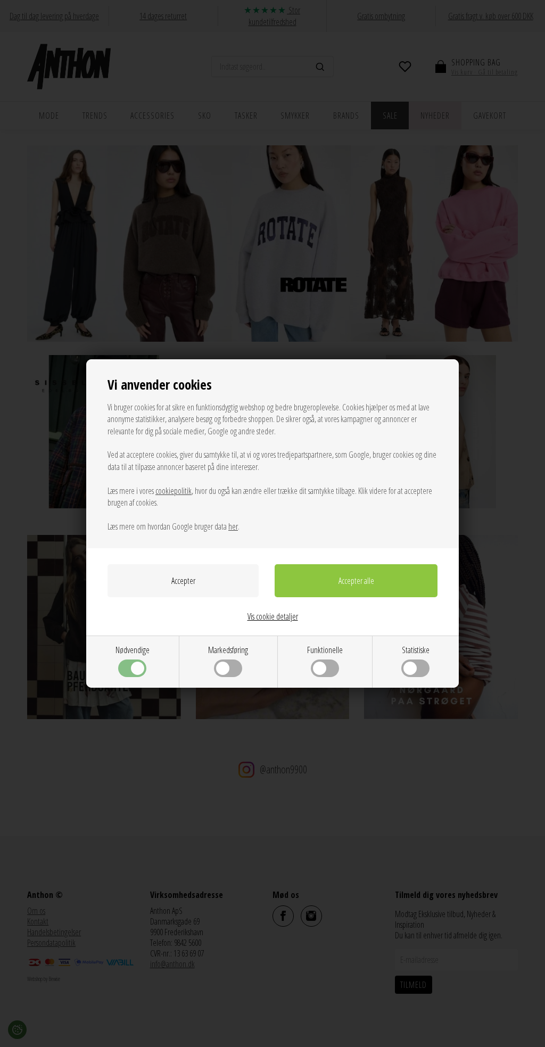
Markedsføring (228, 650)
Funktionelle (325, 650)
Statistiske (416, 650)
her (233, 526)
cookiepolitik (173, 491)
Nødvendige (132, 650)
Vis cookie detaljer (272, 616)
